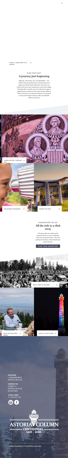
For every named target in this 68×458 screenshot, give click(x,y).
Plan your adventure (48, 246)
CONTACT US (15, 397)
